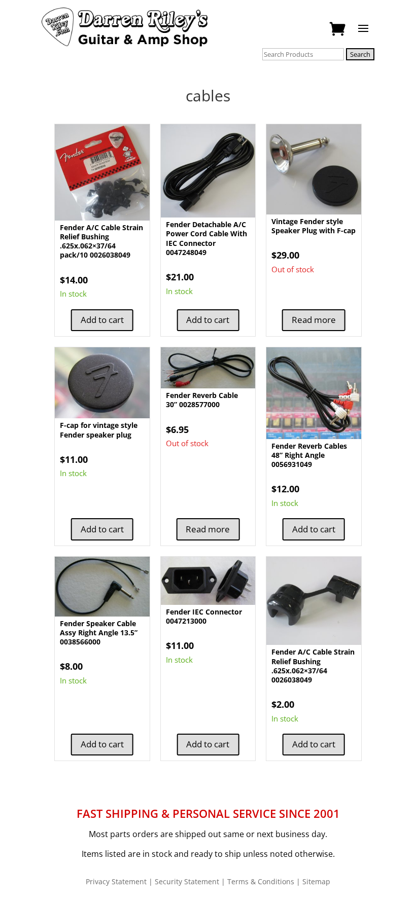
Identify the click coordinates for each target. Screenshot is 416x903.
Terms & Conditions (260, 881)
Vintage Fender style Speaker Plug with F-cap (313, 225)
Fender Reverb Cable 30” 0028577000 (202, 399)
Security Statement (187, 881)
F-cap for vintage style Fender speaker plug (98, 429)
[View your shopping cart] (337, 29)
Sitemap (316, 881)
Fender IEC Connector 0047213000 (204, 616)
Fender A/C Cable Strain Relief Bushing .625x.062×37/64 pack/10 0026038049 (101, 241)
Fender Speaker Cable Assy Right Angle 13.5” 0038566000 (98, 632)
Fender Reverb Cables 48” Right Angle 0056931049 (309, 455)
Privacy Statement (116, 881)
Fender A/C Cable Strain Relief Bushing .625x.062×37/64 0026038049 (313, 665)
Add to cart (102, 320)
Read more (314, 320)
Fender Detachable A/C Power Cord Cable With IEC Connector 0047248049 (206, 238)
